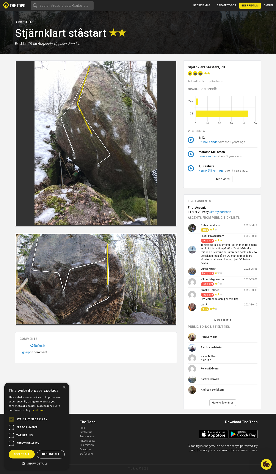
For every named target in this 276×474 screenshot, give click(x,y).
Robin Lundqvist (211, 225)
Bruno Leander (209, 142)
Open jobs (85, 449)
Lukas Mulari (208, 268)
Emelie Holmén (210, 290)
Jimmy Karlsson (220, 212)
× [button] (64, 387)
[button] (266, 464)
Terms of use (87, 436)
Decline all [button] (51, 454)
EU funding (86, 453)
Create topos (226, 5)
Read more (38, 410)
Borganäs (25, 22)
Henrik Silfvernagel (211, 170)
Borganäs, (45, 44)
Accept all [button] (22, 454)
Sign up (25, 352)
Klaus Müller (208, 356)
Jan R (204, 304)
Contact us (86, 432)
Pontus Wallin (209, 336)
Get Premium (250, 5)
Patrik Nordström (211, 347)
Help (82, 427)
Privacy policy (87, 440)
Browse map (201, 5)
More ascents (222, 319)
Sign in (268, 5)
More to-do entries (223, 402)
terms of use (248, 450)
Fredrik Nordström (212, 236)
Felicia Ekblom (209, 368)
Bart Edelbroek (210, 379)
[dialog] (36, 426)
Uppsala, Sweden (67, 44)
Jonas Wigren (208, 156)
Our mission (87, 445)
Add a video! (222, 179)
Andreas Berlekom (212, 389)
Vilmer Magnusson (212, 279)
